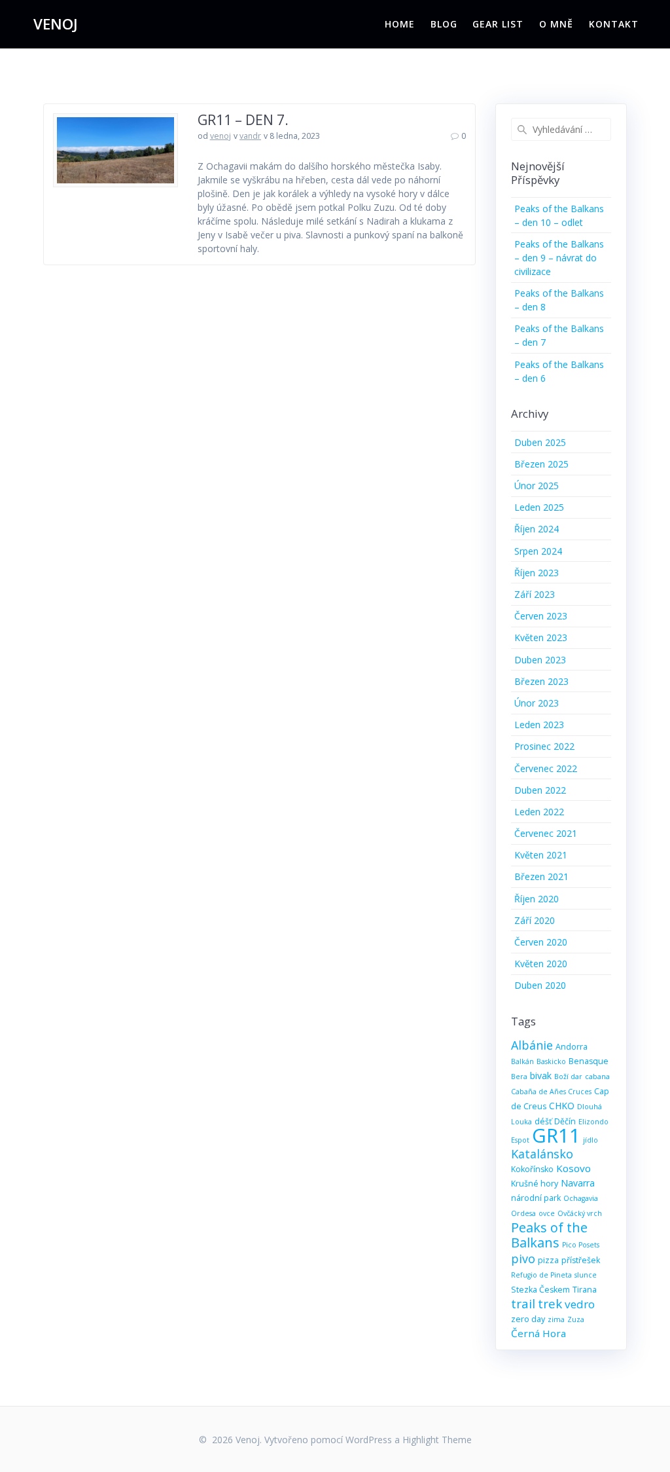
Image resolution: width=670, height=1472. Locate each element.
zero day (528, 1319)
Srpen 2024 (538, 551)
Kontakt (614, 24)
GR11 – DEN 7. (243, 120)
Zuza (575, 1319)
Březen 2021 (541, 876)
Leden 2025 (539, 507)
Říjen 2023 (536, 572)
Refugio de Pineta (541, 1274)
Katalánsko (542, 1154)
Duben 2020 (540, 985)
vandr (250, 135)
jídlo (590, 1140)
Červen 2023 (540, 616)
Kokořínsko (532, 1169)
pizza (548, 1260)
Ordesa (523, 1213)
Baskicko (551, 1061)
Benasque (588, 1061)
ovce (546, 1213)
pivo (523, 1258)
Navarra (578, 1183)
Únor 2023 (536, 703)
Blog (444, 24)
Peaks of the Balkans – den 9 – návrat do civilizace (559, 258)
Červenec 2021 (545, 833)
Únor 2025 (536, 485)
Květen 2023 (540, 637)
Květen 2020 (540, 963)
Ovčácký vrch (579, 1213)
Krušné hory (534, 1183)
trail (523, 1303)
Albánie (532, 1045)
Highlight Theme (437, 1439)
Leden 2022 (539, 811)
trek (550, 1303)
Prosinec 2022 (544, 746)
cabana (597, 1076)
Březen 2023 (541, 681)
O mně (556, 24)
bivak (541, 1075)
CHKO (561, 1105)
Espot (520, 1140)
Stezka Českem (540, 1289)
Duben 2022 (540, 790)
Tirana (585, 1289)
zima (556, 1319)
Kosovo (573, 1168)
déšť (543, 1121)
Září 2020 (534, 920)
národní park (536, 1198)
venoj (220, 135)
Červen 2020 (540, 942)
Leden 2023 (539, 724)
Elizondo (593, 1121)
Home (400, 24)
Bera (519, 1076)
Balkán (522, 1061)
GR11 (556, 1135)
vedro (580, 1304)
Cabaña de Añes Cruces (551, 1091)
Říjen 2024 (536, 529)
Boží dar (568, 1076)
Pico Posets (580, 1244)
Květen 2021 (540, 855)
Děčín (565, 1121)
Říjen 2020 (536, 898)
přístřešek (580, 1260)
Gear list (497, 24)
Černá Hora (538, 1333)
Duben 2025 (540, 442)
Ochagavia (580, 1198)
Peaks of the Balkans (549, 1235)
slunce (585, 1274)
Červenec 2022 (545, 768)
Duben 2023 (540, 659)
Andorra (571, 1046)
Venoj (55, 24)
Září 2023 (534, 594)
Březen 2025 (541, 464)
